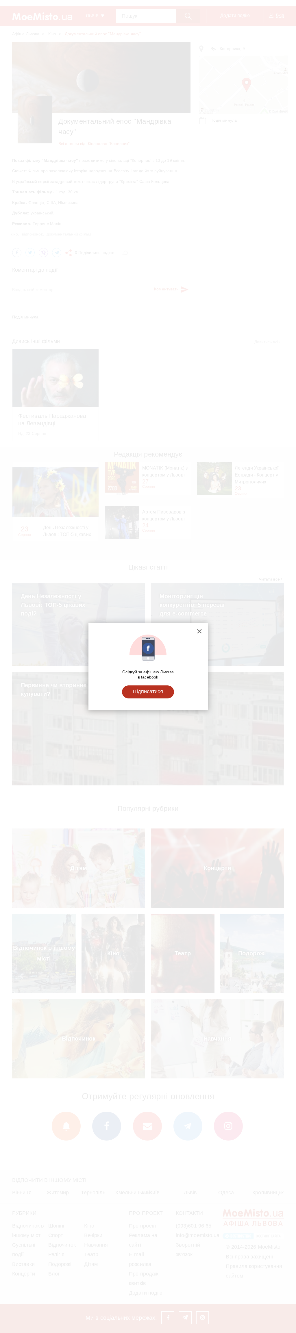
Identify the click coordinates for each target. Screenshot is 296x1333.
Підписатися (148, 691)
